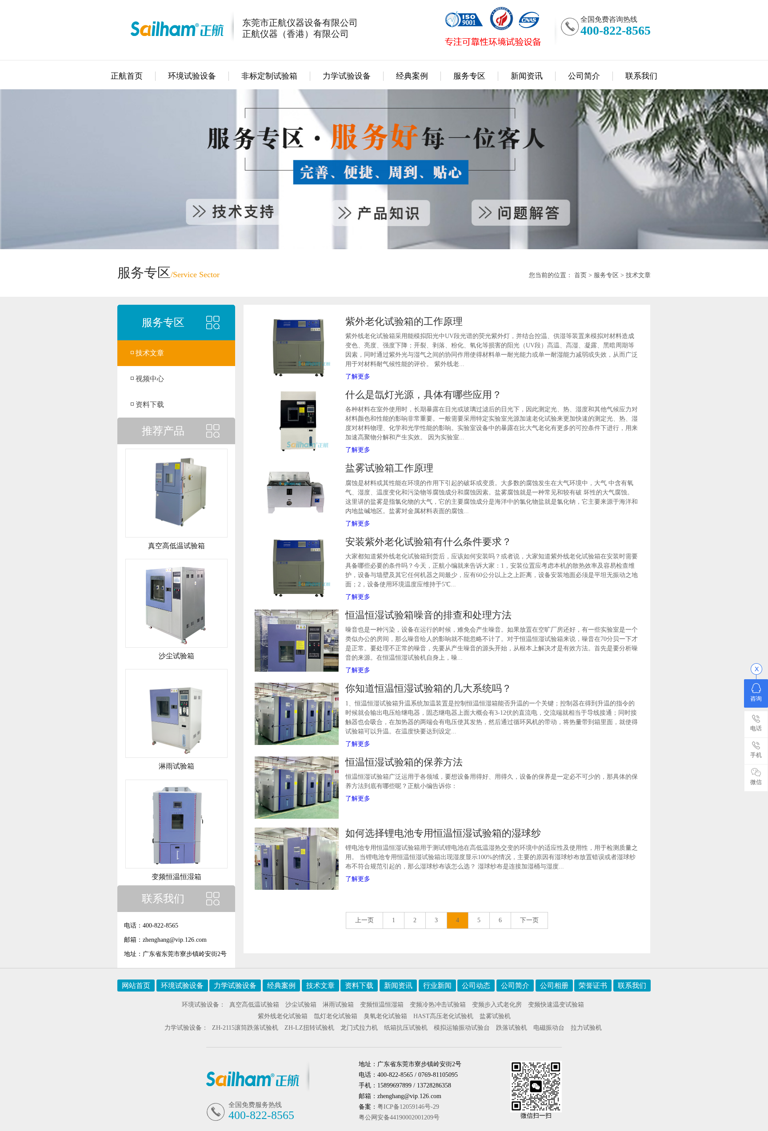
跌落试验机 (511, 1027)
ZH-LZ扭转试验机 (309, 1027)
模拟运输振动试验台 (462, 1027)
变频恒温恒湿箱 (382, 1004)
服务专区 (469, 76)
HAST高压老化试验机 (443, 1016)
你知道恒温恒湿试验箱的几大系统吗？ (428, 688)
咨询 (756, 698)
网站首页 (136, 985)
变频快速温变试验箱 (556, 1004)
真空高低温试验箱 (254, 1004)
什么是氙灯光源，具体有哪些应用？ (423, 394)
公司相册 (554, 985)
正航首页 (127, 76)
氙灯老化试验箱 (335, 1016)
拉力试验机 (586, 1027)
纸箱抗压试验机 (406, 1027)
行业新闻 (437, 985)
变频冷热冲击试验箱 (438, 1004)
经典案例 (412, 76)
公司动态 (476, 985)
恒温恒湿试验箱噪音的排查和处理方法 (428, 615)
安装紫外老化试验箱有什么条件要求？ (428, 541)
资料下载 (150, 404)
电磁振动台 (548, 1027)
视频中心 (150, 378)
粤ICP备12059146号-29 (408, 1106)
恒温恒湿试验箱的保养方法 (404, 762)
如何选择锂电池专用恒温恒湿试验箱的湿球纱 (443, 833)
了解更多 (357, 376)
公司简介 (584, 76)
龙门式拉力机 (359, 1027)
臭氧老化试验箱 (385, 1016)
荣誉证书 (593, 985)
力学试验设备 (347, 76)
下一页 (529, 920)
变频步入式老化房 (497, 1004)
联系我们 (641, 76)
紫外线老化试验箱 (283, 1016)
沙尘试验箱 (300, 1004)
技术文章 (638, 275)
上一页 (364, 920)
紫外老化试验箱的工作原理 (404, 321)
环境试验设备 (192, 76)
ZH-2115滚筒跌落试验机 (245, 1027)
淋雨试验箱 (338, 1004)
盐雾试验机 (495, 1016)
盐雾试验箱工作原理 (389, 468)
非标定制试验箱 (269, 76)
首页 (580, 275)
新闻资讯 (527, 76)
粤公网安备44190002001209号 (399, 1117)
